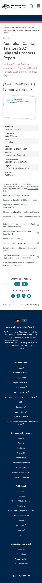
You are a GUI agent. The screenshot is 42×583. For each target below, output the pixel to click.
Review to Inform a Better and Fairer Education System (17, 232)
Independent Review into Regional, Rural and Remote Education (19, 225)
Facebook (20, 521)
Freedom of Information (21, 463)
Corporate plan (21, 559)
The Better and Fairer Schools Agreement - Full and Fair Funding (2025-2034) (19, 256)
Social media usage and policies (21, 511)
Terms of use (21, 458)
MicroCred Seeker (20, 417)
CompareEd (20, 407)
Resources (30, 27)
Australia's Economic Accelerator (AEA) (20, 397)
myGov (20, 368)
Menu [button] (38, 8)
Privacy (21, 443)
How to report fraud (21, 516)
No (24, 284)
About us (21, 549)
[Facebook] (13, 296)
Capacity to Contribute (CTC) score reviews (20, 200)
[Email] (29, 296)
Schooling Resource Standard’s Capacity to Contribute (20, 249)
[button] (38, 225)
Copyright (21, 453)
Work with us (21, 554)
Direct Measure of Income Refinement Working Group (21, 218)
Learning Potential (20, 392)
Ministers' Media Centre (20, 501)
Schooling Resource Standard (14, 243)
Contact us (21, 491)
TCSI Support (20, 387)
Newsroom (21, 496)
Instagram (20, 525)
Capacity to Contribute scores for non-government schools (18, 206)
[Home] (13, 6)
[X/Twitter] (24, 296)
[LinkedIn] (18, 296)
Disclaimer (21, 448)
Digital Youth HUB (20, 383)
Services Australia (20, 373)
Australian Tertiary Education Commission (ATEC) (21, 423)
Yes (17, 284)
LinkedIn (20, 530)
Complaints (21, 506)
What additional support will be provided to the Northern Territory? (20, 264)
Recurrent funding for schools (13, 27)
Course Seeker (20, 412)
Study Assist (20, 378)
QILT (20, 402)
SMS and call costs (21, 468)
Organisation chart (21, 564)
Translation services (21, 477)
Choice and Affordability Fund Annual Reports (21, 212)
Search (21, 438)
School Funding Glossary (13, 239)
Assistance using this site (21, 472)
